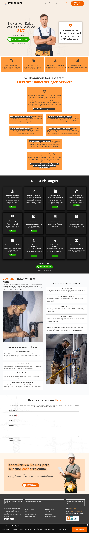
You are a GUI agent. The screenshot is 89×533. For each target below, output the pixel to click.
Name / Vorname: (13, 410)
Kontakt (63, 3)
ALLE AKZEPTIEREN (79, 529)
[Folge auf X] (11, 519)
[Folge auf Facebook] (5, 519)
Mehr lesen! (12, 206)
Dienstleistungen (43, 3)
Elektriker (53, 290)
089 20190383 (73, 508)
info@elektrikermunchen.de (76, 248)
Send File (11, 438)
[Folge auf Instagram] (8, 519)
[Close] (87, 525)
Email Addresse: (13, 415)
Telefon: (11, 420)
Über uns (51, 3)
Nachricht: (11, 425)
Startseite (35, 3)
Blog (56, 3)
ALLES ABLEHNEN (63, 529)
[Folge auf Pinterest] (13, 519)
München (37, 475)
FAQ (59, 3)
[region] (44, 528)
